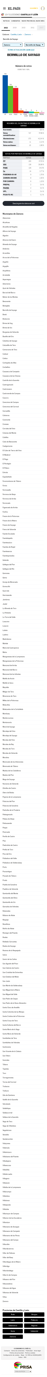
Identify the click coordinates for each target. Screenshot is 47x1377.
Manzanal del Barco (10, 670)
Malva (5, 652)
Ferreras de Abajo (9, 494)
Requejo (6, 920)
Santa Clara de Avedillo (11, 1007)
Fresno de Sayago (9, 525)
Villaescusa (7, 1165)
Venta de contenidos (17, 1351)
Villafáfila (6, 1170)
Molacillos (6, 705)
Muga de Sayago (9, 779)
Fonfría (5, 512)
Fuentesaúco (7, 543)
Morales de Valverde (10, 753)
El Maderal (6, 455)
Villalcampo (7, 1192)
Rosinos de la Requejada (11, 950)
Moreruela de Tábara (10, 766)
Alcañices (6, 222)
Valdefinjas (7, 1108)
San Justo (6, 981)
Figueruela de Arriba (10, 507)
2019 (15, 28)
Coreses (6, 424)
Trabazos (6, 1086)
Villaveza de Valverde (10, 1293)
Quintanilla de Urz (9, 902)
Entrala (5, 472)
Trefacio (6, 1091)
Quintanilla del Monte (10, 893)
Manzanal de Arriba (10, 665)
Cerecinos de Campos (11, 402)
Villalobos (6, 1196)
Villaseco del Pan (9, 1279)
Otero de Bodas (8, 793)
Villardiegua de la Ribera (11, 1262)
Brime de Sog (8, 323)
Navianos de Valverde (10, 784)
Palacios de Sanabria (10, 806)
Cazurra (5, 398)
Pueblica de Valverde (10, 889)
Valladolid (34, 1331)
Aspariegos (7, 279)
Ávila (13, 1314)
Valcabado (6, 1104)
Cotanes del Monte (9, 433)
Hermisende (7, 595)
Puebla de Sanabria (10, 885)
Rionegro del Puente (10, 933)
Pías (4, 841)
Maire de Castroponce (11, 648)
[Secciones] (4, 8)
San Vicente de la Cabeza (12, 1051)
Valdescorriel (7, 1113)
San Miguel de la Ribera (11, 990)
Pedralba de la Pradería (11, 810)
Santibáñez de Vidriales (11, 1043)
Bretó (5, 315)
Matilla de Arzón (8, 679)
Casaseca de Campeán (11, 372)
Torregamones (8, 1078)
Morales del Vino (9, 740)
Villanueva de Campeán (11, 1231)
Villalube (6, 1209)
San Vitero (6, 1056)
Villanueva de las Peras (11, 1236)
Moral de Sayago (9, 727)
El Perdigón (7, 464)
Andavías (6, 249)
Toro (4, 1073)
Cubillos (5, 437)
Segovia (34, 1325)
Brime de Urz (7, 328)
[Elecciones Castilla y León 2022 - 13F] (23, 14)
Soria (13, 1331)
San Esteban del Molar (11, 977)
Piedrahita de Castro (10, 845)
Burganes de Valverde (11, 332)
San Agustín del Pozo (10, 964)
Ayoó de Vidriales (9, 288)
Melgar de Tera (8, 692)
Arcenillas (6, 253)
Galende (6, 560)
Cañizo (5, 358)
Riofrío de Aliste (8, 929)
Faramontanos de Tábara (12, 481)
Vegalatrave (7, 1130)
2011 (32, 28)
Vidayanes (6, 1143)
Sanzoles (6, 1060)
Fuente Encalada (9, 534)
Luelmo (5, 635)
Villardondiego (8, 1271)
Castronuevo (7, 389)
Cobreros (6, 415)
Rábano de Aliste (9, 915)
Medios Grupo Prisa (23, 1371)
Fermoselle (7, 490)
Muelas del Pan (8, 775)
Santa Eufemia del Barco (12, 1025)
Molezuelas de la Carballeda (13, 709)
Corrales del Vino (9, 429)
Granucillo (6, 586)
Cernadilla (6, 411)
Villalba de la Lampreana (12, 1187)
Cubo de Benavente (10, 442)
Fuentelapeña (8, 538)
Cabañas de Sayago (10, 341)
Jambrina (6, 600)
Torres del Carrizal (9, 1082)
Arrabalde (6, 275)
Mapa (22, 1355)
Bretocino (6, 319)
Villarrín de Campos (10, 1275)
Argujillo (6, 266)
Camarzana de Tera (10, 350)
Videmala (6, 1148)
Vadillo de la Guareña (10, 1100)
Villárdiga (6, 1266)
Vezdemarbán (8, 1139)
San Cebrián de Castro (11, 968)
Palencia (34, 1320)
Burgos (34, 1314)
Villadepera (7, 1161)
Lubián (5, 630)
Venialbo (6, 1135)
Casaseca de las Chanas (11, 376)
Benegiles (6, 306)
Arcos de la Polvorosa (11, 258)
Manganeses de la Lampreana (14, 657)
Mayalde (6, 687)
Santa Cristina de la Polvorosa (14, 1016)
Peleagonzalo (8, 814)
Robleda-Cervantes (10, 942)
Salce (5, 955)
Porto (5, 867)
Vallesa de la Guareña (10, 1117)
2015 (23, 28)
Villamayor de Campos (11, 1214)
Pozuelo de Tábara (9, 876)
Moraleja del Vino (9, 731)
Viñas (5, 1297)
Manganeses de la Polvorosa (13, 661)
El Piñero (6, 468)
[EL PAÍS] (14, 8)
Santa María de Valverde (11, 1034)
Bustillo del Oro (8, 336)
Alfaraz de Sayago (9, 231)
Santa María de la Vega (11, 1029)
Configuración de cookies (11, 1355)
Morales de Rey (8, 744)
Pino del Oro (7, 854)
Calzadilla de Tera (9, 345)
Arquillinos (6, 271)
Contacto (7, 1351)
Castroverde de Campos (11, 393)
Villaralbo (6, 1244)
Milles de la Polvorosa (10, 700)
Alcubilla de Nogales (10, 227)
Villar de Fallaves (9, 1253)
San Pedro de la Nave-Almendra (14, 1003)
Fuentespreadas (8, 556)
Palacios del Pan (9, 801)
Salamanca (12, 1325)
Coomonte (6, 420)
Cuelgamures (7, 446)
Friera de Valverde (9, 529)
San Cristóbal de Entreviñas (13, 972)
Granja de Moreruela (10, 582)
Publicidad (29, 1351)
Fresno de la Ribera (10, 521)
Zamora (5, 1301)
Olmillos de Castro (9, 788)
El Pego (5, 459)
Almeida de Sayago (10, 244)
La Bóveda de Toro (9, 608)
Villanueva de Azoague (11, 1227)
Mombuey (6, 714)
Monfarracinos (8, 718)
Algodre (5, 236)
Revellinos (6, 924)
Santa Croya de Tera (10, 1021)
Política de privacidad (17, 1353)
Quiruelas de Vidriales (11, 907)
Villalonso (6, 1200)
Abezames (6, 218)
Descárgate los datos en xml (23, 203)
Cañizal (5, 354)
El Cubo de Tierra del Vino (12, 450)
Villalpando (7, 1205)
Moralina (6, 757)
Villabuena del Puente (11, 1157)
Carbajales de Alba (9, 363)
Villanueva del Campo (10, 1240)
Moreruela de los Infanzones (13, 762)
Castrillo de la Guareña (11, 380)
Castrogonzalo (8, 385)
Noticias (6, 21)
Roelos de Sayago (9, 946)
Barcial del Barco (9, 293)
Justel (5, 604)
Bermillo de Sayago (10, 310)
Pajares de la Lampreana (12, 797)
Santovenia (7, 1047)
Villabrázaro (7, 1152)
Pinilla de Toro (8, 850)
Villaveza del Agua (9, 1288)
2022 (6, 28)
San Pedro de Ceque (10, 999)
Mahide (5, 643)
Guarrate (6, 591)
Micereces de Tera (9, 696)
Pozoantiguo (7, 872)
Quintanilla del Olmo (10, 898)
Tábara (5, 1064)
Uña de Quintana (9, 1095)
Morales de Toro (8, 749)
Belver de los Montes (10, 297)
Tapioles (6, 1069)
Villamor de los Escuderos (12, 1218)
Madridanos (7, 639)
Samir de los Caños (10, 959)
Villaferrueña (7, 1174)
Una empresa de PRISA (22, 1365)
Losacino (6, 622)
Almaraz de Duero (9, 240)
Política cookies (30, 1353)
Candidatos (15, 21)
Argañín (5, 262)
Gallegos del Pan (9, 565)
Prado (5, 880)
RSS (25, 1357)
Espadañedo (7, 477)
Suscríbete (34, 8)
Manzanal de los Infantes (12, 674)
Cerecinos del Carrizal (11, 407)
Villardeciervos (8, 1249)
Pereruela (6, 832)
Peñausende (7, 823)
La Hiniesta (7, 613)
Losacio (5, 626)
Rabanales (6, 911)
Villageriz (6, 1179)
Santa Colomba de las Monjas (13, 1012)
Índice (20, 1357)
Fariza (5, 486)
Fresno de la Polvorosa (11, 516)
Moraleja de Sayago (10, 736)
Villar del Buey (8, 1257)
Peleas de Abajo (8, 819)
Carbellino (6, 367)
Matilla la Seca (8, 683)
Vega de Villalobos (9, 1126)
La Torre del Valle (9, 617)
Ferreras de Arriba (9, 499)
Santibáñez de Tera (10, 1038)
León (13, 1320)
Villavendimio (7, 1284)
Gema (5, 578)
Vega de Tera (7, 1121)
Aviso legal (37, 1351)
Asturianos (6, 284)
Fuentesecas (7, 551)
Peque (5, 828)
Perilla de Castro (9, 836)
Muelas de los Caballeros (12, 771)
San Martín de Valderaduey (12, 986)
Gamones (6, 573)
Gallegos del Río (8, 569)
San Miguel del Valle (10, 994)
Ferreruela (6, 503)
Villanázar (6, 1222)
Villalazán (6, 1183)
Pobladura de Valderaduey (12, 863)
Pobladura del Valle (10, 858)
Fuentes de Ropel (9, 547)
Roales (5, 937)
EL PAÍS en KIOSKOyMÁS (33, 1355)
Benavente (6, 301)
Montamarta (7, 722)
